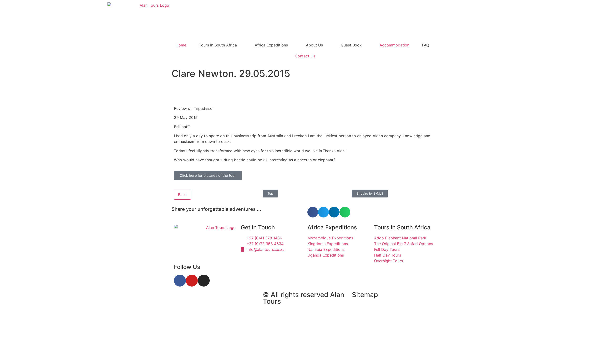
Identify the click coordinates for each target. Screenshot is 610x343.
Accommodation (394, 45)
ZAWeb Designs (234, 321)
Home (181, 45)
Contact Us (305, 56)
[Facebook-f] (180, 281)
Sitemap (365, 295)
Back (182, 194)
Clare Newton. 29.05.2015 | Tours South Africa (208, 302)
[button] (312, 212)
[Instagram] (204, 281)
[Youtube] (192, 281)
